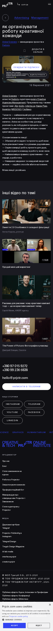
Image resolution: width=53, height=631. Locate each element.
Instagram (13, 404)
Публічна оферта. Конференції (16, 595)
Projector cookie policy (18, 616)
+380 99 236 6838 (15, 370)
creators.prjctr (8, 562)
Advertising (21, 17)
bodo (21, 106)
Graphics (14, 432)
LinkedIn (12, 420)
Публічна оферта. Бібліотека (15, 599)
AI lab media (7, 551)
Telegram (34, 404)
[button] (26, 620)
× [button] (50, 605)
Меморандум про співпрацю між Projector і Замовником (13, 498)
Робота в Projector (11, 479)
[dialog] (26, 616)
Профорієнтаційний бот (13, 490)
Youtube (12, 412)
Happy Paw (41, 106)
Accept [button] (14, 625)
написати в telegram (26, 386)
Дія (16, 106)
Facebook (34, 412)
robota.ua (30, 106)
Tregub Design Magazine (13, 546)
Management (39, 17)
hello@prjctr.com (15, 378)
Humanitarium (32, 432)
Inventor (6, 109)
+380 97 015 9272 (14, 366)
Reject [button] (39, 625)
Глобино (26, 109)
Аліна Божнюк (9, 41)
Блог (4, 466)
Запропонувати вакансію (13, 485)
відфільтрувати (37, 75)
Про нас (6, 461)
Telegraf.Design (9, 541)
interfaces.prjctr (9, 556)
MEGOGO (16, 109)
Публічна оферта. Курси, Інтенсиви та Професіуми (25, 592)
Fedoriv (6, 45)
